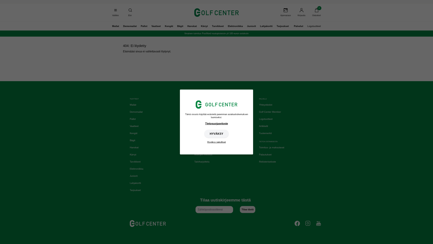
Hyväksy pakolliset (216, 142)
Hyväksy (216, 133)
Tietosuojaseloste (216, 123)
